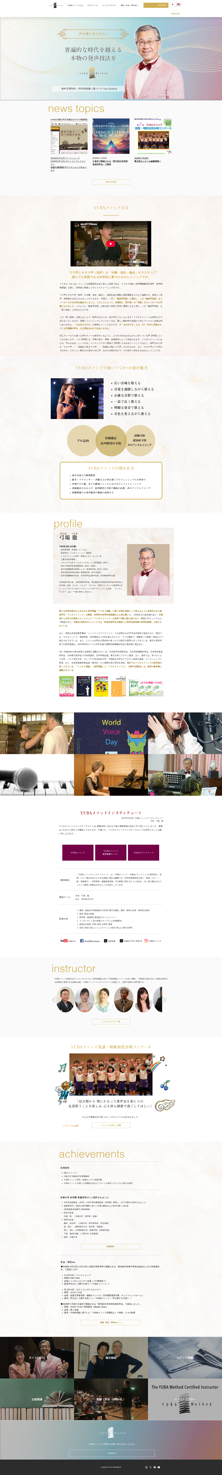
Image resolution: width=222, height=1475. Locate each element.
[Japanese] (173, 4)
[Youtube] (158, 1467)
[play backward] (54, 999)
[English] (179, 4)
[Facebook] (154, 1467)
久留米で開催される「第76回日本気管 (110, 161)
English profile (175, 13)
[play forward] (164, 999)
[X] (150, 1467)
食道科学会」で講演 (101, 164)
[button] (130, 5)
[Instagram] (146, 1467)
